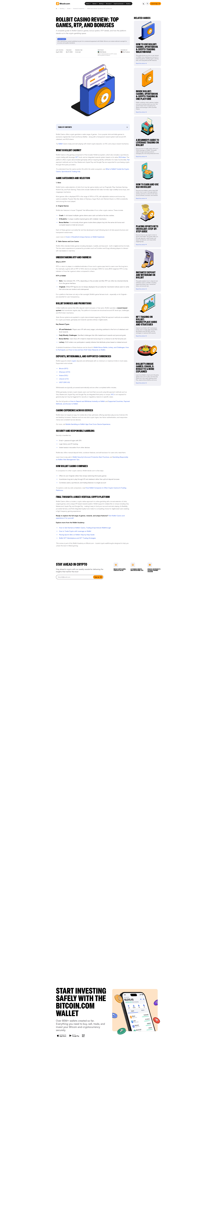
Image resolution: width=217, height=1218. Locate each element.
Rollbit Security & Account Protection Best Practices (91, 457)
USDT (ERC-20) (64, 382)
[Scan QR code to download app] (83, 1036)
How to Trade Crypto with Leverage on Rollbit (75, 531)
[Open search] (147, 3)
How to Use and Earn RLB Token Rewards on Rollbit (87, 350)
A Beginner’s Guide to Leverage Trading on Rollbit (147, 142)
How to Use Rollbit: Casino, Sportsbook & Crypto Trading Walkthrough (147, 48)
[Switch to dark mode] (143, 3)
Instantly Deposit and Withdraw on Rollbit (146, 275)
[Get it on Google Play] (74, 1036)
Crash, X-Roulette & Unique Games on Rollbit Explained (85, 237)
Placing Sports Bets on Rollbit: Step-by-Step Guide (76, 535)
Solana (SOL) (63, 375)
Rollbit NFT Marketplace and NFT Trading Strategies (77, 538)
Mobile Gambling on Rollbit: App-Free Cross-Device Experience (88, 424)
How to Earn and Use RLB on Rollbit (147, 186)
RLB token (122, 157)
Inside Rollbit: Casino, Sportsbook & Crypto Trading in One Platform (147, 95)
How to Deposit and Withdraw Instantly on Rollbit (87, 401)
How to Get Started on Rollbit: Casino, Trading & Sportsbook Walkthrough (85, 528)
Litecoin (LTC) (64, 379)
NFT (76, 157)
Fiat (128, 160)
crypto (74, 361)
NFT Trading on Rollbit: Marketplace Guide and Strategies (146, 320)
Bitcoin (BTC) (63, 368)
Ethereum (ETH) (64, 372)
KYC (112, 394)
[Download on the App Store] (61, 1036)
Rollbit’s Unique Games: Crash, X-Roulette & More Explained (145, 367)
